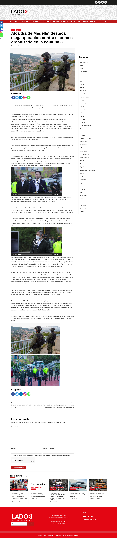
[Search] (106, 21)
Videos (82, 211)
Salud (81, 192)
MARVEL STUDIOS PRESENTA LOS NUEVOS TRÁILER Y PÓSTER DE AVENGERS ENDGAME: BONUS (57, 496)
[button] (36, 182)
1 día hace (34, 500)
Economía (82, 94)
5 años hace (15, 46)
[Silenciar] (57, 194)
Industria (82, 135)
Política (82, 176)
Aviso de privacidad (88, 516)
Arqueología (83, 71)
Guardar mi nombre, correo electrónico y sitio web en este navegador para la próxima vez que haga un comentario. (41, 455)
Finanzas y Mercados (85, 125)
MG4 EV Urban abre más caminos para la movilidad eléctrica (77, 494)
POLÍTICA (13, 21)
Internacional (83, 141)
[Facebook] (99, 2)
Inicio (84, 512)
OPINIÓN (56, 21)
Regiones (18, 30)
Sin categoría (83, 195)
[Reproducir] (13, 194)
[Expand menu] (17, 21)
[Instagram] (96, 2)
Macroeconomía (84, 154)
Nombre (13, 448)
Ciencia (82, 78)
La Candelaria (83, 151)
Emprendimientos (85, 109)
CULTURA (34, 21)
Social (81, 198)
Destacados (83, 90)
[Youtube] (105, 2)
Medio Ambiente (84, 157)
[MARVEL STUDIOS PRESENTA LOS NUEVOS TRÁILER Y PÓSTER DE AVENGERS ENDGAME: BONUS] (58, 485)
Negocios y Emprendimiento (87, 170)
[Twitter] (102, 2)
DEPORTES (64, 21)
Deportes (82, 87)
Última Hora (83, 208)
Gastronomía (83, 128)
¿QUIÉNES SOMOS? (89, 21)
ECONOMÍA (23, 21)
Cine (81, 81)
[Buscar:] (19, 524)
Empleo (82, 106)
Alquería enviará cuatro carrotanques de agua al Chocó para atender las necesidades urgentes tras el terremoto (19, 496)
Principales (83, 179)
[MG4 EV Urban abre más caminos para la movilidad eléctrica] (78, 485)
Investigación (83, 144)
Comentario (15, 427)
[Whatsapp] (28, 97)
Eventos (82, 116)
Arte (81, 74)
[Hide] (0, 38)
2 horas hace (15, 501)
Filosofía (82, 122)
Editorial (82, 100)
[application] (36, 181)
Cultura (82, 84)
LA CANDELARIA (46, 21)
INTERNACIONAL (75, 21)
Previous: (26, 405)
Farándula (82, 119)
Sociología (82, 202)
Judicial (13, 30)
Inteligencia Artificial (86, 138)
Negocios (82, 167)
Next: (58, 406)
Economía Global (84, 97)
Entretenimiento (84, 113)
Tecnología (83, 205)
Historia (82, 132)
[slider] (35, 194)
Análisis (82, 65)
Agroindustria (84, 62)
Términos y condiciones (89, 519)
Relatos (82, 186)
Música (82, 160)
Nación (82, 163)
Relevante (82, 189)
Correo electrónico (49, 448)
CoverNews (68, 535)
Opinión (82, 173)
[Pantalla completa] (60, 194)
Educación (83, 103)
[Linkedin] (21, 97)
